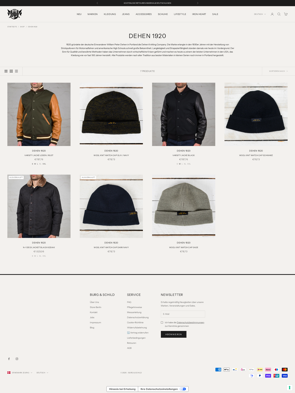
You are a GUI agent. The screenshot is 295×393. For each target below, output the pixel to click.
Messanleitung (134, 312)
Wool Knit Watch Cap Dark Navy (111, 247)
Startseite (12, 27)
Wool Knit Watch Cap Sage (183, 247)
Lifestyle (180, 14)
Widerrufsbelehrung (137, 327)
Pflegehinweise (134, 307)
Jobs (92, 317)
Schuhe (163, 14)
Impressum (95, 322)
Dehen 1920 (32, 27)
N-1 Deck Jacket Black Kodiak (39, 247)
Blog (92, 327)
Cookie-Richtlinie (135, 322)
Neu (79, 14)
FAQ (129, 302)
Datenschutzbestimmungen (190, 322)
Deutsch (258, 14)
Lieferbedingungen (136, 337)
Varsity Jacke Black (184, 155)
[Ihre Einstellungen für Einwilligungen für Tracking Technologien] (290, 388)
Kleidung (110, 14)
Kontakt (93, 312)
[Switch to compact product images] (16, 71)
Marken (93, 14)
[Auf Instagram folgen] (16, 358)
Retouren (131, 343)
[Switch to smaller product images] (11, 71)
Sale (215, 14)
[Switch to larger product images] (6, 71)
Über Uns (94, 302)
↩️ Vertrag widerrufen (137, 332)
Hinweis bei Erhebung (122, 389)
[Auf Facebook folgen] (8, 358)
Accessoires (144, 14)
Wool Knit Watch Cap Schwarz (256, 155)
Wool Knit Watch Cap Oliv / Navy (111, 155)
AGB (129, 348)
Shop (22, 27)
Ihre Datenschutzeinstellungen (159, 389)
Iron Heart (199, 14)
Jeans (126, 14)
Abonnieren (173, 334)
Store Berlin (95, 307)
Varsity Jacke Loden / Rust (38, 155)
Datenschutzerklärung (138, 317)
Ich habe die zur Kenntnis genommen (184, 324)
